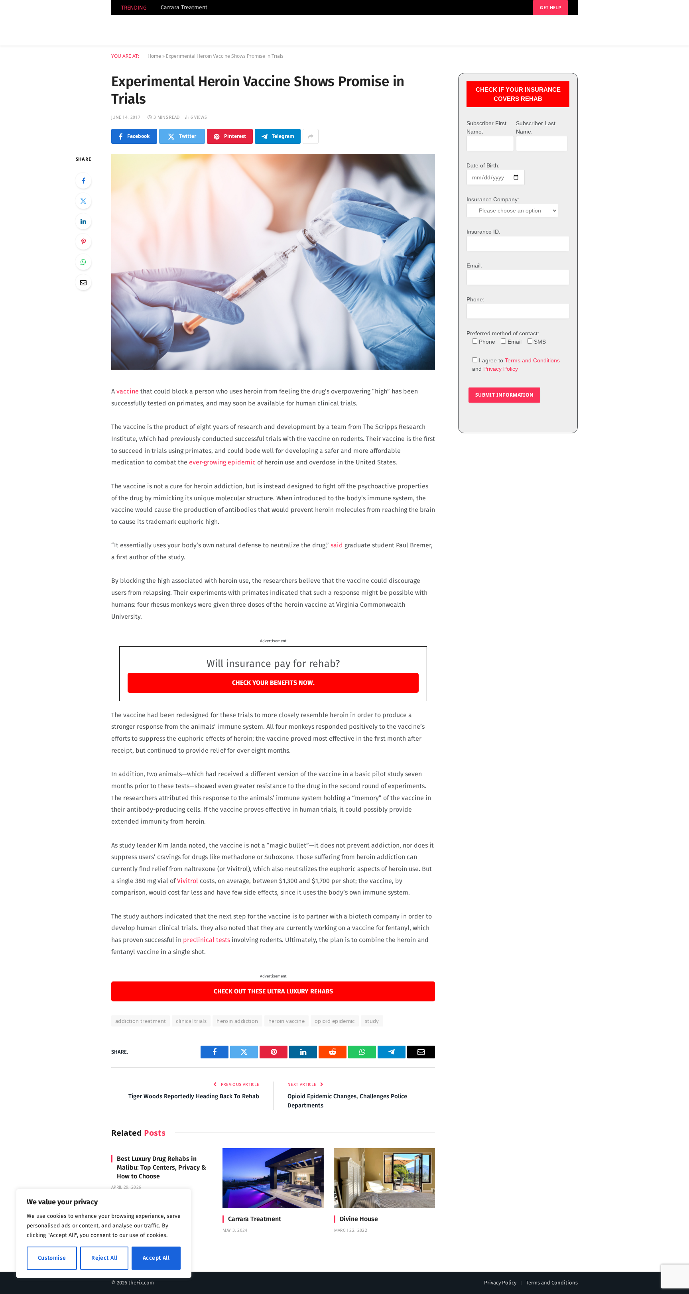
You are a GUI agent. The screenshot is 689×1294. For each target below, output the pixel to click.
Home (154, 56)
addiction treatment (140, 1021)
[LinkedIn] (83, 221)
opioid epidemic (335, 1021)
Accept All (156, 1258)
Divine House (359, 1219)
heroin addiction (237, 1021)
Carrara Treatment (184, 7)
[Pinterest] (83, 242)
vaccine (127, 391)
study (372, 1021)
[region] (103, 1233)
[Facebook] (83, 181)
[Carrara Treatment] (272, 1178)
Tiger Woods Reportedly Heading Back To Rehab (193, 1096)
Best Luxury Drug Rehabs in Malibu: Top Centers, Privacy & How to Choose (161, 1167)
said (337, 545)
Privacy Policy (500, 369)
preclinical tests (206, 940)
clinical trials (191, 1021)
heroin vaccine (286, 1021)
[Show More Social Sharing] (311, 136)
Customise (52, 1258)
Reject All (104, 1258)
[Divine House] (384, 1178)
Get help (550, 7)
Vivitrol (187, 881)
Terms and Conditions (532, 360)
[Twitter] (83, 201)
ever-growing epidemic (222, 462)
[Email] (83, 282)
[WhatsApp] (83, 262)
